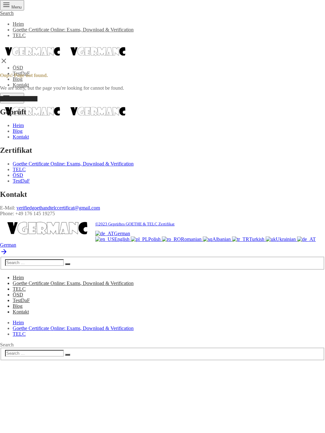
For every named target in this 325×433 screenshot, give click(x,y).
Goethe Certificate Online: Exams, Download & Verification (73, 29)
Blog (18, 79)
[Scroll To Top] (4, 253)
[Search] (67, 264)
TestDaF (21, 181)
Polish (155, 239)
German (122, 233)
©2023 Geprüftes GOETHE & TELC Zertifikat (135, 224)
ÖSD (18, 67)
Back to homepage (18, 98)
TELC (19, 35)
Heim (18, 24)
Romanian (192, 239)
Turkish (257, 239)
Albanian (222, 239)
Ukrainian (286, 239)
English (122, 239)
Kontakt (21, 84)
